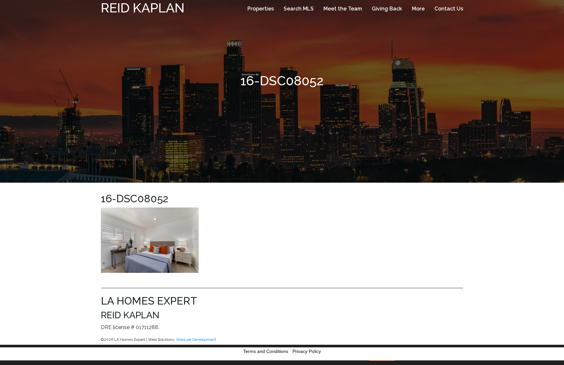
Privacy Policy (306, 351)
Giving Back (387, 9)
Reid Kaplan (142, 7)
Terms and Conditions (265, 351)
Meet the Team (342, 9)
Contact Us (448, 9)
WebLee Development (196, 339)
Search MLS (299, 9)
